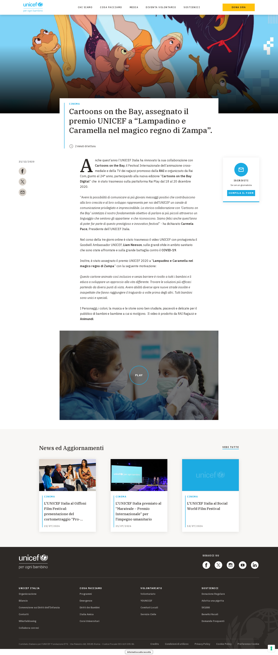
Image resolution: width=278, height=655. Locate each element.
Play (139, 375)
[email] (22, 193)
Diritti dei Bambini (89, 607)
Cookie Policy (223, 644)
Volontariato (148, 593)
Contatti (24, 614)
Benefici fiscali (210, 614)
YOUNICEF (146, 600)
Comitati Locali (149, 607)
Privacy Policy (202, 644)
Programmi (86, 593)
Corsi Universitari (89, 621)
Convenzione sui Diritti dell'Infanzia (39, 607)
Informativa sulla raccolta (139, 652)
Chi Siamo (85, 7)
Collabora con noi (29, 627)
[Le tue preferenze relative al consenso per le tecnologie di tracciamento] (271, 648)
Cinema (74, 104)
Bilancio (23, 600)
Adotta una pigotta (213, 600)
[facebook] (22, 171)
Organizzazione (27, 593)
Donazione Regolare (213, 593)
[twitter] (22, 182)
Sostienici (192, 7)
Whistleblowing (27, 621)
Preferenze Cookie (248, 644)
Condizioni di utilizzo (177, 644)
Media (134, 7)
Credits (154, 644)
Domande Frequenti (213, 621)
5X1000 (206, 607)
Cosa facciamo (111, 7)
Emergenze (86, 600)
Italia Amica (87, 614)
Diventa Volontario (161, 7)
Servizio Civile (148, 614)
